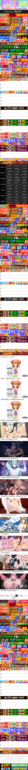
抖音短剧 (9, 188)
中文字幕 (17, 171)
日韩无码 (24, 202)
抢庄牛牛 (17, 183)
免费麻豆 (9, 197)
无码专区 (3, 195)
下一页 (20, 595)
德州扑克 (24, 183)
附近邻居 (9, 177)
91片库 (9, 191)
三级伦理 (9, 171)
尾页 (14, 597)
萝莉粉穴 (17, 197)
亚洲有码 (9, 168)
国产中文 (9, 200)
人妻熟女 (9, 174)
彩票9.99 (9, 185)
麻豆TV (17, 188)
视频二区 (3, 173)
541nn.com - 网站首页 (13, 11)
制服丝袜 (17, 174)
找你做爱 (24, 177)
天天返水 (24, 185)
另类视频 (24, 174)
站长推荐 (3, 178)
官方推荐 (3, 184)
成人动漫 (24, 168)
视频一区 (3, 167)
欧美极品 (17, 168)
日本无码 (24, 165)
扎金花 (17, 185)
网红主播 (17, 165)
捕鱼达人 (9, 183)
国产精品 (9, 165)
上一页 (6, 595)
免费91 (17, 194)
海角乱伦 (24, 194)
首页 (2, 595)
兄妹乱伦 (17, 200)
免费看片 (9, 194)
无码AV (3, 190)
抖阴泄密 (24, 197)
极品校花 (9, 202)
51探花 (24, 188)
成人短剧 (24, 200)
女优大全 (17, 191)
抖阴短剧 (17, 202)
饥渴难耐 (17, 177)
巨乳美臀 (24, 171)
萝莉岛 (24, 191)
